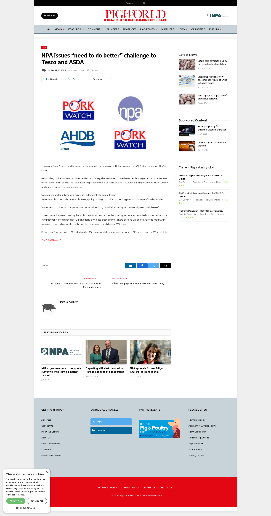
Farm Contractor (197, 432)
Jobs (181, 29)
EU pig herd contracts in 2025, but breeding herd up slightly (212, 62)
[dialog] (26, 491)
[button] (26, 508)
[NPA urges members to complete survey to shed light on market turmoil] (61, 352)
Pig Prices (129, 29)
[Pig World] (135, 15)
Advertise (46, 420)
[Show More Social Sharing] (110, 79)
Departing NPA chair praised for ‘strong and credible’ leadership (105, 370)
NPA (44, 48)
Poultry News (195, 450)
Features (74, 29)
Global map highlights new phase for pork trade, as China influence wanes (212, 79)
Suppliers (167, 29)
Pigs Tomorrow (196, 444)
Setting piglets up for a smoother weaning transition (212, 128)
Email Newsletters (50, 444)
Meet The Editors (50, 432)
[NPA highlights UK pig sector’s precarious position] (187, 99)
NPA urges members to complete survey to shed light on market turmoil (61, 372)
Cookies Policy (130, 487)
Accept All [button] (16, 501)
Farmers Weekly (197, 420)
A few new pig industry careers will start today (138, 283)
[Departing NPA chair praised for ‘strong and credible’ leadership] (106, 352)
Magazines (147, 29)
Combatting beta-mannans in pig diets (212, 144)
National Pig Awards (199, 438)
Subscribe (49, 15)
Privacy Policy (107, 487)
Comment (94, 29)
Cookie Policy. (17, 494)
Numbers (113, 29)
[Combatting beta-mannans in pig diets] (187, 146)
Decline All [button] (37, 501)
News (58, 29)
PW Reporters (59, 70)
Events (214, 29)
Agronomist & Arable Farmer (203, 426)
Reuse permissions (51, 456)
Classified (198, 29)
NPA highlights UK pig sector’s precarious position (213, 97)
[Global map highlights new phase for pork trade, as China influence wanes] (187, 80)
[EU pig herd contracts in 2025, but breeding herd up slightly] (187, 64)
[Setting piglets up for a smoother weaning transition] (187, 130)
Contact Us (47, 426)
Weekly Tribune (196, 456)
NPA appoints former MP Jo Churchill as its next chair (146, 370)
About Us (45, 438)
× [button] (46, 472)
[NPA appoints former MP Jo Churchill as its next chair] (150, 352)
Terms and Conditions (158, 487)
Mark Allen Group (145, 496)
